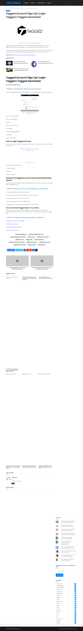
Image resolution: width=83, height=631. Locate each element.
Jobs (57, 615)
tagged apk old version (43, 237)
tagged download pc (32, 242)
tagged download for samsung (17, 242)
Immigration (49, 2)
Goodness (14, 477)
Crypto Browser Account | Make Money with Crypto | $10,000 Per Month (13, 467)
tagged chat (29, 239)
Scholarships (26, 2)
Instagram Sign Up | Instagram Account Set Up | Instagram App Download (29, 278)
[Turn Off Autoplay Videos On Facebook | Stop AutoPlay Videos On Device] (13, 322)
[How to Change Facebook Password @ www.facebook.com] (34, 64)
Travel (58, 613)
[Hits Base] (13, 3)
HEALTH (58, 605)
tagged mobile (32, 244)
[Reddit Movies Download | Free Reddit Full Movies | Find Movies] (29, 419)
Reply (13, 483)
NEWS (58, 607)
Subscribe (59, 575)
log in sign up (31, 237)
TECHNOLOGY (33, 2)
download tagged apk (21, 234)
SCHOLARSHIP (59, 593)
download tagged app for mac (36, 234)
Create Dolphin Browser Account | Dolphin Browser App (45, 278)
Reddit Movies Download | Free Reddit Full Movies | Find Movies (29, 466)
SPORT (58, 603)
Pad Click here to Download (12, 230)
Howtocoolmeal (60, 601)
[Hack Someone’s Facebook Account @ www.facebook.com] (9, 63)
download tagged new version (18, 237)
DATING (58, 595)
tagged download (39, 239)
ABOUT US (59, 622)
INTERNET (12, 8)
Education (58, 620)
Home (8, 8)
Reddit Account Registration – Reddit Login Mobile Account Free (45, 467)
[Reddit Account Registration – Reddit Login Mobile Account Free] (46, 419)
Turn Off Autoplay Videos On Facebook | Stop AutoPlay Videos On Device (12, 370)
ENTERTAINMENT (60, 585)
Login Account (59, 591)
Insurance (58, 609)
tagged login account (45, 242)
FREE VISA (59, 611)
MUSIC (58, 599)
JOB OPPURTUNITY (41, 2)
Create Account (60, 618)
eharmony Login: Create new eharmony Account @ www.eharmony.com (66, 543)
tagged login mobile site (20, 244)
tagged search (42, 244)
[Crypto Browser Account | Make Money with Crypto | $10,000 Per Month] (13, 419)
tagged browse (19, 239)
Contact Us (74, 628)
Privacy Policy (64, 628)
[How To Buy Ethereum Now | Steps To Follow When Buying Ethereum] (9, 70)
